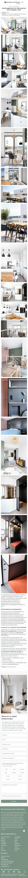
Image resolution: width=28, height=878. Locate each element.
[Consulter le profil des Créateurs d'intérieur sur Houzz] (19, 872)
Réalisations (16, 6)
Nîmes (16, 840)
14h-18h (8, 779)
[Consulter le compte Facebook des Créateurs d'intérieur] (3, 872)
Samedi (22, 772)
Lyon (2, 848)
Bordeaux (3, 842)
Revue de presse (5, 856)
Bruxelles (3, 843)
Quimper (17, 843)
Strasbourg (17, 845)
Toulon (16, 847)
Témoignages (4, 859)
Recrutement (4, 864)
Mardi (14, 769)
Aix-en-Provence (5, 837)
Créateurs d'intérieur (13, 2)
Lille (2, 847)
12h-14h (20, 776)
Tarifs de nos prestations (7, 861)
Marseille (3, 850)
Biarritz (3, 840)
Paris (16, 842)
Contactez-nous (5, 866)
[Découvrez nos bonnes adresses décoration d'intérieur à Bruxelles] (13, 831)
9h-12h (8, 776)
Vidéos (3, 857)
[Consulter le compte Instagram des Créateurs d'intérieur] (9, 872)
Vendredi (14, 772)
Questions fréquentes (7, 863)
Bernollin (13, 650)
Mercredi (22, 769)
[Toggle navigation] (22, 2)
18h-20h (20, 779)
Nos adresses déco (13, 809)
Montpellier (18, 837)
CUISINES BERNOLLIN (12, 664)
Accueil (10, 6)
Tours (16, 850)
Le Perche (3, 845)
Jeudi (6, 772)
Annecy (3, 838)
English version (21, 875)
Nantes (16, 838)
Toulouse (17, 848)
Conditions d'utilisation (10, 875)
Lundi (6, 769)
